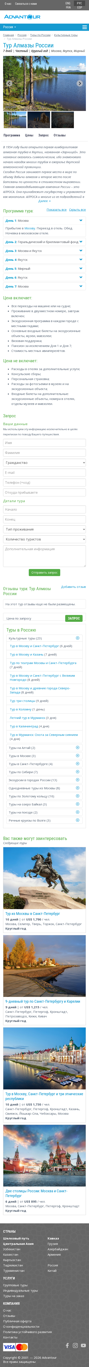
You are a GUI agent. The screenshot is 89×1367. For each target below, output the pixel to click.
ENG (68, 3)
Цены (29, 135)
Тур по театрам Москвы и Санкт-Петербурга (43, 663)
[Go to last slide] (9, 83)
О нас (8, 3)
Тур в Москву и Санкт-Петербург (34, 646)
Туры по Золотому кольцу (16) (31, 796)
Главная (8, 35)
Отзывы (60, 135)
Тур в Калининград (24, 726)
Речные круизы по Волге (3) (30, 820)
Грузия (53, 1244)
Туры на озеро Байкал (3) (28, 804)
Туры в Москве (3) (22, 756)
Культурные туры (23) (25, 638)
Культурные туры (66, 35)
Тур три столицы (22, 701)
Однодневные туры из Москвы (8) (34, 788)
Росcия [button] (8, 27)
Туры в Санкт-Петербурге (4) (31, 764)
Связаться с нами (26, 3)
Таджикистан (13, 1265)
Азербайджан (58, 1249)
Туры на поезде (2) (23, 812)
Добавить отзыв (73, 587)
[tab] (44, 638)
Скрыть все (77, 209)
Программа (12, 135)
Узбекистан (11, 1249)
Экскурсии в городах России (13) (33, 780)
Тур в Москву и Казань (26, 654)
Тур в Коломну (20, 709)
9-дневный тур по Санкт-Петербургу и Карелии (42, 1001)
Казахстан (10, 1254)
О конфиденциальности (21, 1326)
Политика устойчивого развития (27, 1332)
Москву (29, 228)
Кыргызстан (12, 1260)
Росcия (22, 35)
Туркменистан (13, 1270)
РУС (79, 3)
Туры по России (40, 35)
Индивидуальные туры (20, 1290)
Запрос (43, 135)
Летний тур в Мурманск (27, 718)
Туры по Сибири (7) (23, 772)
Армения (54, 1254)
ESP (79, 7)
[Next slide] (80, 83)
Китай (52, 1270)
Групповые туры (15, 1285)
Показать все (57, 209)
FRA (68, 7)
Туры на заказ (13, 1296)
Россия (53, 1265)
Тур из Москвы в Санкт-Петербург (32, 913)
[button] (15, 120)
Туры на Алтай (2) (22, 748)
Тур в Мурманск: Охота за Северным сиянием (44, 735)
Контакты (10, 1337)
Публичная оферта (17, 1321)
